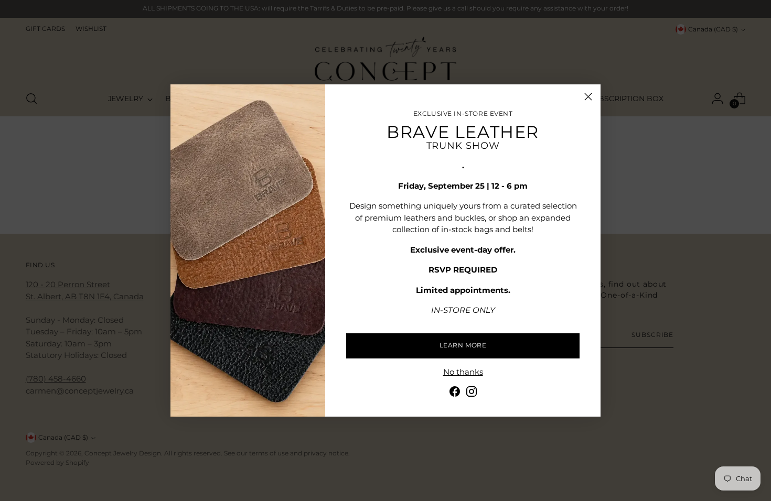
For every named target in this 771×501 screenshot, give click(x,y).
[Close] (588, 97)
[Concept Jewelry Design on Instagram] (471, 393)
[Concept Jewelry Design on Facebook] (454, 393)
